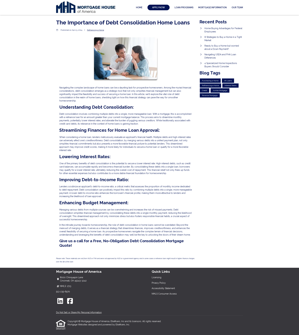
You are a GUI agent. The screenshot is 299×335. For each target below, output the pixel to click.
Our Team (237, 7)
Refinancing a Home (95, 30)
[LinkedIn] (60, 301)
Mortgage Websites (78, 324)
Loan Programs (184, 7)
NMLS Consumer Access (164, 294)
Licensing (156, 277)
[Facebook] (70, 301)
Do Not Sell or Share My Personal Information (79, 312)
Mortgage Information (212, 7)
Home (139, 7)
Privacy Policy (159, 283)
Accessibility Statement (163, 288)
